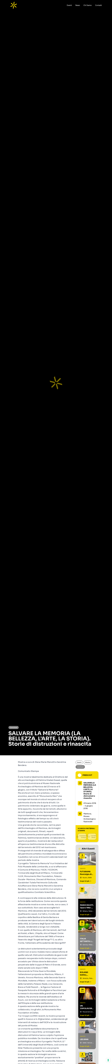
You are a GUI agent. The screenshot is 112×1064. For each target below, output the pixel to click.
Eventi (69, 5)
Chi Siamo (87, 5)
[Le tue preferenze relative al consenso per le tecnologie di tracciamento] (108, 1060)
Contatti (98, 5)
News (77, 5)
